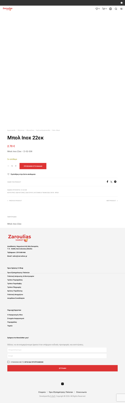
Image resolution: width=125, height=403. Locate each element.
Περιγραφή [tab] (11, 217)
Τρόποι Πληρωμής (14, 287)
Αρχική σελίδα (11, 130)
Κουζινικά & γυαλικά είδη (43, 130)
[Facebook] (108, 182)
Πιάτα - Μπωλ (56, 130)
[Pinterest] (116, 182)
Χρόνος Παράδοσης (15, 291)
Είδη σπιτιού (21, 130)
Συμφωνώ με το (26, 362)
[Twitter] (112, 182)
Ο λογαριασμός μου (15, 315)
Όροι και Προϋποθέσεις (33, 362)
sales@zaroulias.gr (19, 256)
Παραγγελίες (12, 322)
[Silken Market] (122, 3)
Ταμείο (9, 326)
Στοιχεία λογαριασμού (15, 318)
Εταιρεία (42, 392)
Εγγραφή (62, 368)
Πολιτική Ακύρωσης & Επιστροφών (20, 276)
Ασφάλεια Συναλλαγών (16, 298)
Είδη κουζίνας (30, 130)
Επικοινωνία (81, 392)
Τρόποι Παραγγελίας (15, 280)
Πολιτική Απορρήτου (15, 294)
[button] (97, 8)
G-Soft (52, 396)
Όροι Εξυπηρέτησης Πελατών (18, 272)
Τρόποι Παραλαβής (14, 283)
